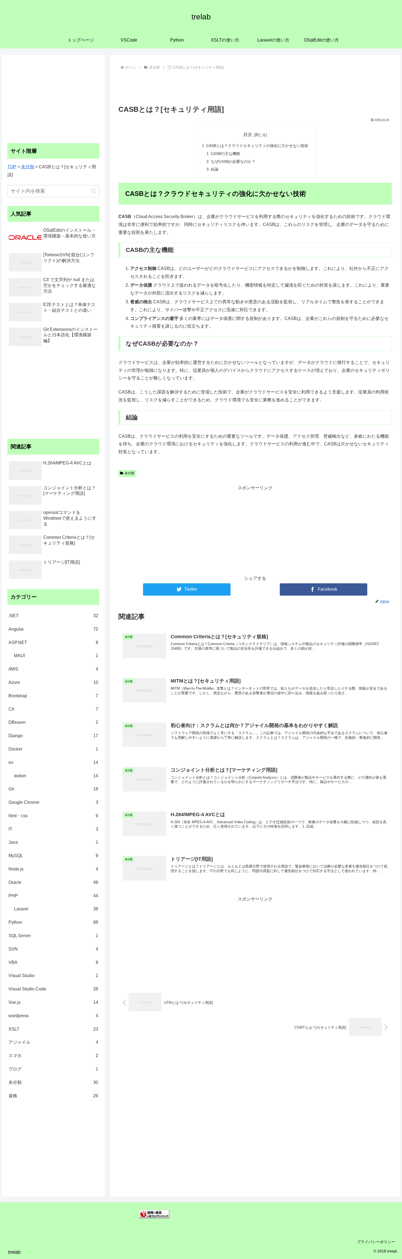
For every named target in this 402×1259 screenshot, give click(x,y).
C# (53, 709)
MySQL (53, 855)
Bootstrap (53, 695)
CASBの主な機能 (225, 153)
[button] (93, 191)
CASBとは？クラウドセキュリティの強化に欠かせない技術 (257, 145)
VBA (53, 962)
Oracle (53, 882)
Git (53, 789)
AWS (53, 669)
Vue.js (53, 1002)
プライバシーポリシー (376, 1242)
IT (53, 829)
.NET (53, 615)
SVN (53, 949)
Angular (53, 629)
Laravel (56, 909)
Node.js (53, 869)
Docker (53, 749)
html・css (53, 815)
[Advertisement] (255, 86)
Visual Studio (53, 975)
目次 (247, 134)
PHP (53, 895)
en (53, 762)
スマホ (53, 1055)
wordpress (53, 1015)
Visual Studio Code (53, 989)
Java (53, 842)
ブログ (53, 1069)
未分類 (129, 473)
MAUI (56, 655)
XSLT (53, 1029)
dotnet (56, 775)
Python (53, 922)
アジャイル (53, 1042)
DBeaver (53, 722)
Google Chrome (53, 802)
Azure (53, 682)
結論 (215, 169)
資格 (53, 1095)
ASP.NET (53, 642)
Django (53, 735)
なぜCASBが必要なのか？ (233, 161)
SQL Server (53, 935)
